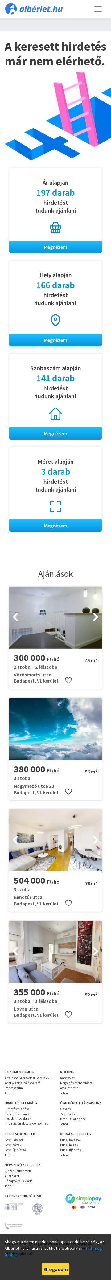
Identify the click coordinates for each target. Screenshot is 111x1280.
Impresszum (14, 1088)
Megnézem (55, 247)
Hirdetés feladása (17, 1109)
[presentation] (15, 617)
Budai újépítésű (71, 1150)
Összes (65, 1109)
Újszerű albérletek (18, 1171)
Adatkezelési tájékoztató (22, 1083)
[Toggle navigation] (98, 9)
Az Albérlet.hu (70, 1088)
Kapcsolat (67, 1078)
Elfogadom (55, 1269)
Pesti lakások (14, 1140)
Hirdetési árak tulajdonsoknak (26, 1123)
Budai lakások (70, 1140)
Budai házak (69, 1145)
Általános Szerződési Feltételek (27, 1078)
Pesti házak (13, 1145)
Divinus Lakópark (72, 1119)
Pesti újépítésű (15, 1150)
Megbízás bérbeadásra (76, 1083)
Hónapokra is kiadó (18, 1181)
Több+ (9, 1093)
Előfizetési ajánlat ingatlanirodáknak (18, 1116)
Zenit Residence (71, 1114)
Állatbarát (12, 1176)
